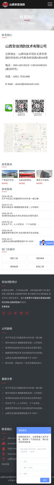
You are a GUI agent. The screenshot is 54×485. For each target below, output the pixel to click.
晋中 (31, 298)
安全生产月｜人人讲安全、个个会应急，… (21, 224)
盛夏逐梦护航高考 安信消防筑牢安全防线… (21, 233)
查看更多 (6, 306)
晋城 (43, 298)
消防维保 (40, 258)
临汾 (39, 298)
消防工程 (14, 258)
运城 (47, 298)
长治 (10, 302)
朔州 (14, 302)
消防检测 (14, 266)
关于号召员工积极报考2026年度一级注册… (21, 198)
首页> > (24, 23)
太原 (26, 298)
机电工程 (40, 266)
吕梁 (35, 298)
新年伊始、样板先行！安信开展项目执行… (24, 363)
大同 (6, 302)
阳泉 (18, 302)
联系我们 (32, 23)
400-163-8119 (14, 438)
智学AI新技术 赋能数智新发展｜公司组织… (21, 207)
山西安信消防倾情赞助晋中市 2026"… (19, 241)
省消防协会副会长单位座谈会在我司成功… (21, 216)
